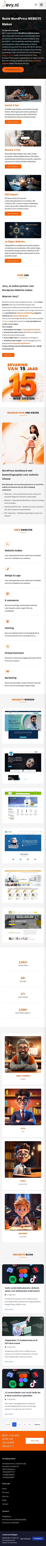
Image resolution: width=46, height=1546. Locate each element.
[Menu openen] (41, 4)
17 (29, 1424)
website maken (7, 55)
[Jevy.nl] (10, 6)
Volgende (37, 1424)
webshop (5, 321)
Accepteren (38, 1538)
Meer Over (8, 355)
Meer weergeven (13, 122)
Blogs (4, 1500)
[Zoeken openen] (36, 5)
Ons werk (5, 1492)
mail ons (35, 1440)
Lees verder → (9, 1309)
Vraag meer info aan (13, 69)
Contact (5, 1504)
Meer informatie (25, 1539)
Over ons (5, 1496)
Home (4, 1489)
